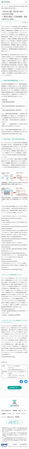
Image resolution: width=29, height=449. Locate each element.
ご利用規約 (14, 444)
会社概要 (3, 413)
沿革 (14, 413)
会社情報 (9, 413)
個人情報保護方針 (23, 444)
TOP (2, 6)
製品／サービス (22, 410)
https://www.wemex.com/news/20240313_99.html (11, 269)
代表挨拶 (18, 413)
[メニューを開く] (26, 2)
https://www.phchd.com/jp (8, 356)
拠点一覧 (24, 413)
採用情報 (17, 417)
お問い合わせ (10, 417)
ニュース (5, 6)
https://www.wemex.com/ (8, 309)
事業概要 (15, 410)
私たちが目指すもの (6, 410)
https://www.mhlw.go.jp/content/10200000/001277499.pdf (13, 253)
